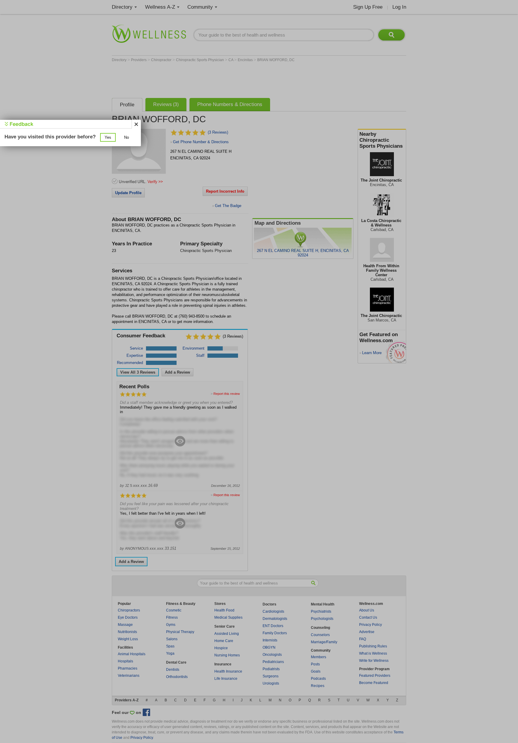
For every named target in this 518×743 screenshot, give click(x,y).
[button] (108, 137)
